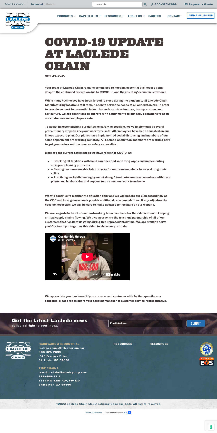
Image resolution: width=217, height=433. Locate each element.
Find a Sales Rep (201, 15)
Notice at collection (94, 412)
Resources (123, 344)
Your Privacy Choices (114, 412)
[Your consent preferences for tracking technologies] (211, 427)
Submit (196, 323)
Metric (50, 4)
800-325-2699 (165, 4)
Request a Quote (200, 4)
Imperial (37, 4)
